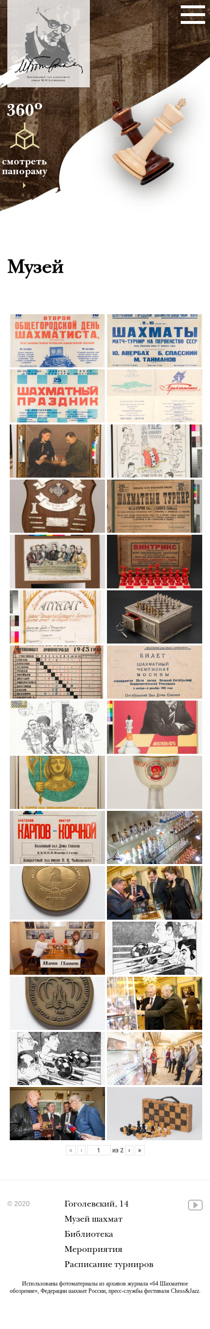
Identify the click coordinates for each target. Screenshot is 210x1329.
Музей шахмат (93, 1220)
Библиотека (88, 1235)
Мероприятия (93, 1250)
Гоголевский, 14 (96, 1205)
